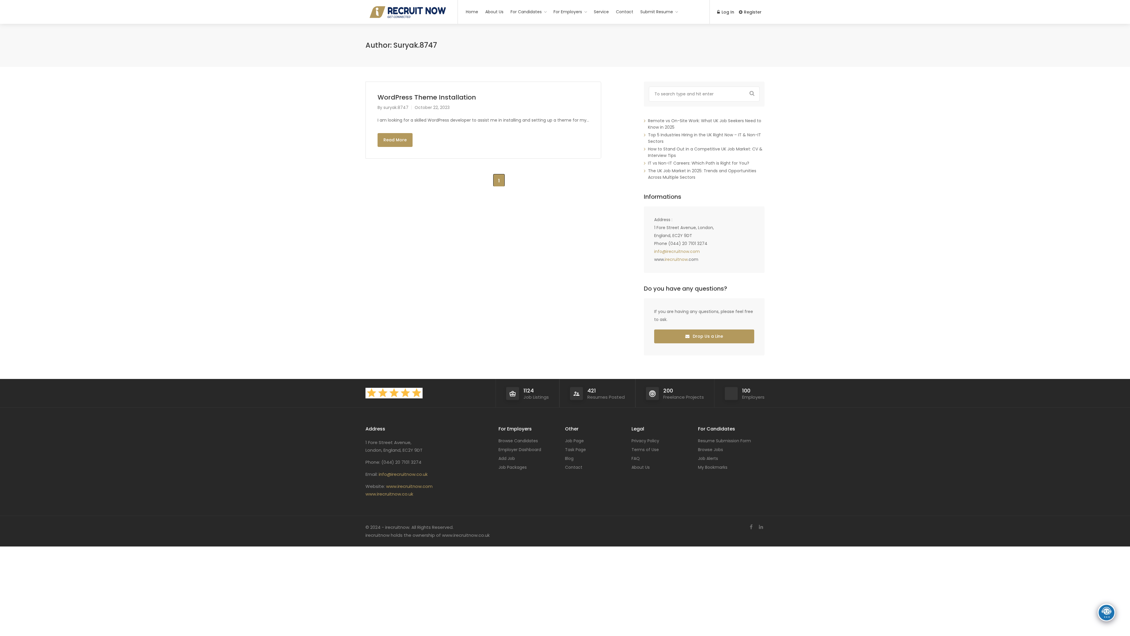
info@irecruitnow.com (677, 251)
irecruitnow (676, 259)
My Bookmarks (712, 467)
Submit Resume (656, 12)
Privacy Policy (645, 441)
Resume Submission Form (724, 441)
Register (752, 12)
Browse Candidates (518, 441)
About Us (494, 12)
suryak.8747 (395, 107)
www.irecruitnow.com (409, 486)
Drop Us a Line (707, 336)
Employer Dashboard (519, 450)
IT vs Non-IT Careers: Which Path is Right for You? (698, 163)
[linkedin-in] (761, 527)
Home (472, 12)
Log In (727, 12)
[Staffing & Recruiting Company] (407, 83)
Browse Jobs (710, 450)
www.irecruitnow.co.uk (389, 494)
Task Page (575, 450)
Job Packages (512, 467)
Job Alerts (708, 458)
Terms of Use (645, 450)
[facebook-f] (751, 527)
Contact (624, 12)
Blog (569, 458)
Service (601, 12)
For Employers (568, 12)
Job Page (574, 441)
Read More (395, 140)
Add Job (506, 458)
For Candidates (526, 12)
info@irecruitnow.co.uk (403, 474)
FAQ (636, 458)
